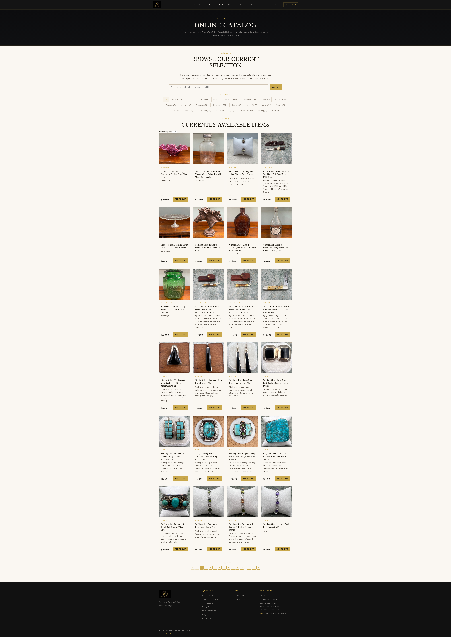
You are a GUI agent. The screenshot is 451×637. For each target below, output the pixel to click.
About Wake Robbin (210, 595)
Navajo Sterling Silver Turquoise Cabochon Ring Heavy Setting (206, 456)
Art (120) (191, 99)
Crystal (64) (265, 99)
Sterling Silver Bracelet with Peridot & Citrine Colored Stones (241, 527)
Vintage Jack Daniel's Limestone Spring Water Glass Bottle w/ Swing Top (276, 247)
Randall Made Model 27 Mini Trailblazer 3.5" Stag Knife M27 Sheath (276, 174)
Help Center (206, 619)
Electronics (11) (280, 99)
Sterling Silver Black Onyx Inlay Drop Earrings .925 (240, 381)
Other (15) (175, 110)
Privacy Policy (240, 595)
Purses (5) (220, 110)
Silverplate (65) (247, 110)
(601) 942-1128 (290, 4)
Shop (193, 5)
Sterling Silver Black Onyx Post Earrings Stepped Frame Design (275, 383)
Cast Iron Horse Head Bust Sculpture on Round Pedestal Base (207, 247)
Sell (201, 5)
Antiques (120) (177, 99)
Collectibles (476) (249, 99)
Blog (221, 5)
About (230, 5)
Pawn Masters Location (211, 611)
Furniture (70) (171, 105)
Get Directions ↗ (166, 633)
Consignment (207, 603)
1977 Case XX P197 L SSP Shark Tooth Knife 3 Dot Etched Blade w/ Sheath (241, 309)
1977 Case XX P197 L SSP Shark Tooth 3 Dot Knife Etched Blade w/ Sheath (207, 309)
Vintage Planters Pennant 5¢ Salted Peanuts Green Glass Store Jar (173, 309)
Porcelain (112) (190, 110)
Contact (242, 5)
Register (262, 5)
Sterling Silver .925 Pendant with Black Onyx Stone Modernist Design (173, 383)
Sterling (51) (262, 110)
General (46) (186, 105)
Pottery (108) (206, 110)
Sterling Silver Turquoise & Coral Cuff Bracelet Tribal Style (172, 527)
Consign (211, 5)
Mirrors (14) (266, 105)
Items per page (165, 132)
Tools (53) (275, 110)
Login (273, 5)
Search (275, 87)
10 (242, 567)
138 (249, 567)
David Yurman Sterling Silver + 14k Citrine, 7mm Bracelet (241, 172)
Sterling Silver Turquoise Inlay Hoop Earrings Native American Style (174, 456)
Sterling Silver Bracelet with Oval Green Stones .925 (207, 525)
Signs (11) (232, 110)
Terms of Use (240, 599)
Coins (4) (216, 99)
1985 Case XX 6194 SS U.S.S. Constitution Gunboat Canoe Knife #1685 (276, 309)
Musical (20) (280, 105)
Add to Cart (180, 199)
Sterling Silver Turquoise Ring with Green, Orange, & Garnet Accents (242, 456)
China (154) (204, 99)
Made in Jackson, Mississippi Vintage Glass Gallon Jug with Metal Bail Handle (208, 174)
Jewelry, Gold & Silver (210, 599)
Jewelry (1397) (251, 105)
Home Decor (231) (219, 105)
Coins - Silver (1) (231, 99)
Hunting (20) (236, 105)
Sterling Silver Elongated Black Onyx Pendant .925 (208, 381)
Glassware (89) (201, 105)
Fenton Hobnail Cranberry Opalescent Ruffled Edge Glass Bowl (174, 174)
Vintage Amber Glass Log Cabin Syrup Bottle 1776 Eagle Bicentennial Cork (242, 247)
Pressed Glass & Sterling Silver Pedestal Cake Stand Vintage (174, 246)
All (166, 99)
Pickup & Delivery (209, 607)
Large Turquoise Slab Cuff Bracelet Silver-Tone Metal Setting (274, 456)
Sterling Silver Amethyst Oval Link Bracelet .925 (276, 525)
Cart (252, 5)
